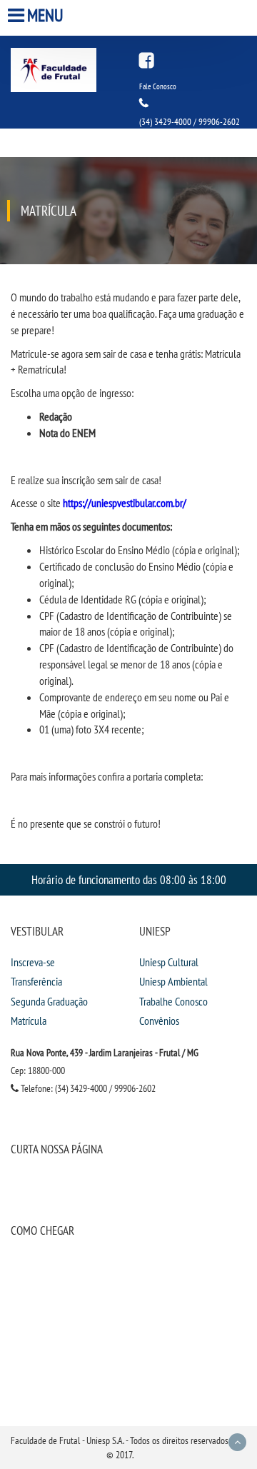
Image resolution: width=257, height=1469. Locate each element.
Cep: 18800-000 (38, 1070)
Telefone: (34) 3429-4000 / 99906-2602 (87, 1088)
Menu (45, 15)
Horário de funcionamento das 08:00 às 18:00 (128, 879)
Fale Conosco (157, 86)
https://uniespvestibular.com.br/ (124, 503)
